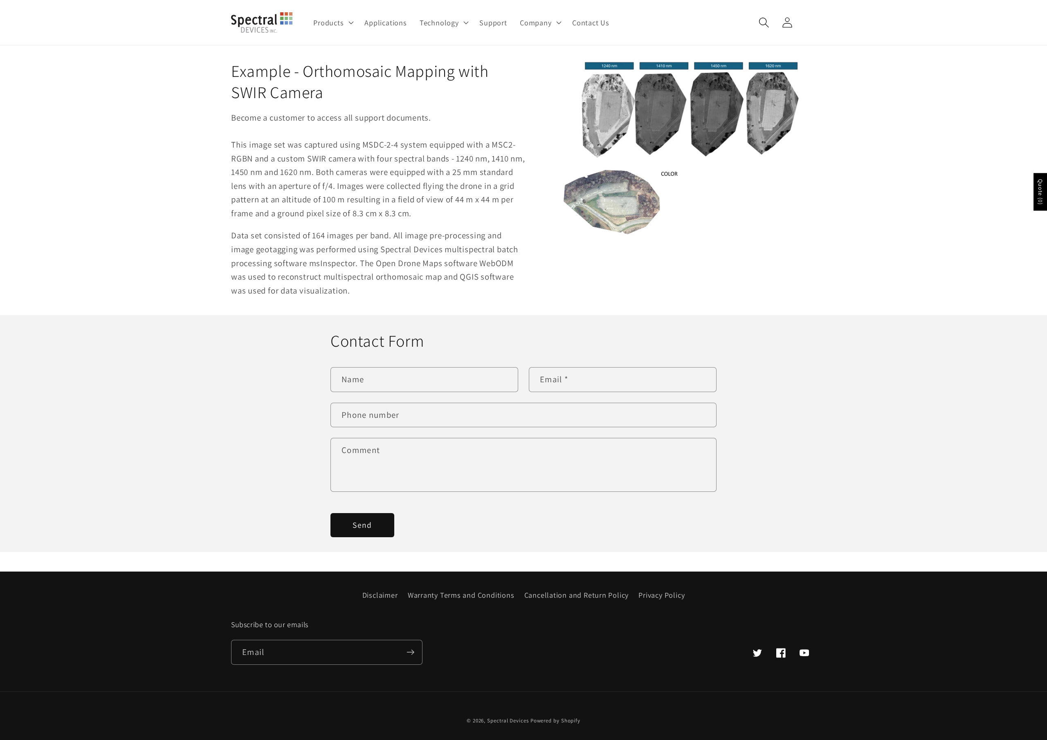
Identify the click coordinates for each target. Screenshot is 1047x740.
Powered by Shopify (555, 720)
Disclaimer (380, 595)
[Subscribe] (410, 652)
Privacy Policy (661, 595)
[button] (332, 22)
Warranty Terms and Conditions (461, 595)
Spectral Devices (508, 720)
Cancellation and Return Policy (576, 595)
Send (362, 525)
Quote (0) (1040, 191)
